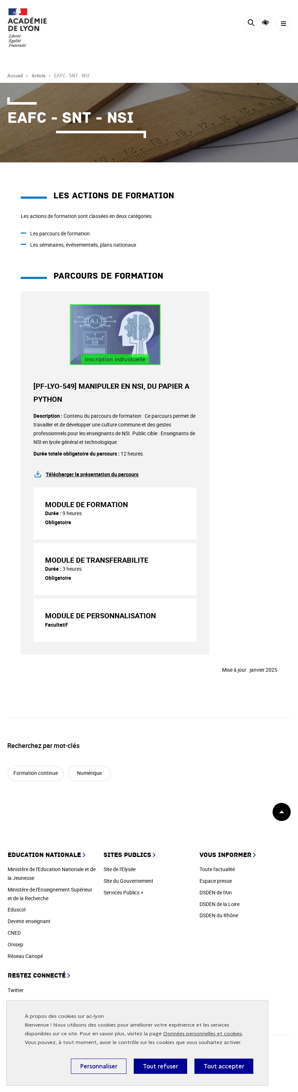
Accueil (15, 75)
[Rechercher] (251, 23)
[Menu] (283, 23)
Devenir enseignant (29, 921)
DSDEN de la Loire (219, 904)
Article (38, 75)
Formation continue (35, 772)
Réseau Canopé (25, 956)
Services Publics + (124, 892)
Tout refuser (160, 1066)
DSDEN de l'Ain (216, 892)
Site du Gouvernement (128, 880)
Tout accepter (224, 1066)
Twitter (16, 990)
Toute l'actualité (217, 869)
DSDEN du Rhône (219, 915)
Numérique (89, 772)
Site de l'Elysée (120, 869)
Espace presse (216, 880)
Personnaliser (98, 1066)
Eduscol (16, 909)
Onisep (15, 944)
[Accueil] (27, 27)
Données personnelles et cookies (202, 1034)
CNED (14, 932)
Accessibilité (265, 22)
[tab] (115, 513)
